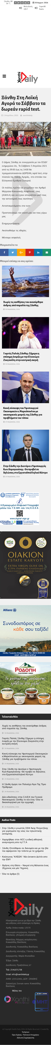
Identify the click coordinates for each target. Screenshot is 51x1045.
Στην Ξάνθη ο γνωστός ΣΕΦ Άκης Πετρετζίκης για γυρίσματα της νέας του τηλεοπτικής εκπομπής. (25, 831)
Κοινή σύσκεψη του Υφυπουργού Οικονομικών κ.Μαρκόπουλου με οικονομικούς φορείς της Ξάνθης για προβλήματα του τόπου (25, 756)
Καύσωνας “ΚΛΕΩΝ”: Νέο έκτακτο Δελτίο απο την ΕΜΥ (24, 858)
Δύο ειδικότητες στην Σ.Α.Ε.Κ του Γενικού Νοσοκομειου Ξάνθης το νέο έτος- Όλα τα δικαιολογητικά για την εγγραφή (22, 800)
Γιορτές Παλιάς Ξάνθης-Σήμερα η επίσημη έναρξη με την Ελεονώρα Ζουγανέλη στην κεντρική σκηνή (21, 356)
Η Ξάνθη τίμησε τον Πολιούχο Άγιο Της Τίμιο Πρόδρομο (24, 785)
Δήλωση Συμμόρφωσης (25, 1038)
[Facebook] (15, 2)
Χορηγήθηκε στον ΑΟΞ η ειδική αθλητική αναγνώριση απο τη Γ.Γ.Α (22, 841)
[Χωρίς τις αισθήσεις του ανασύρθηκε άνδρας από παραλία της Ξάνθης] (25, 282)
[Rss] (28, 2)
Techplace (25, 1032)
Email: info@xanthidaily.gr (17, 974)
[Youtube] (25, 2)
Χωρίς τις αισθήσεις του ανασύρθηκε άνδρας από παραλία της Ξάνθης (24, 727)
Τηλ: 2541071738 (14, 969)
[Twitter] (18, 2)
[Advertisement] (25, 37)
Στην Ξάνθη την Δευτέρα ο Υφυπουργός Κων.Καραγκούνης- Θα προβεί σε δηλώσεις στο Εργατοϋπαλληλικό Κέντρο (25, 469)
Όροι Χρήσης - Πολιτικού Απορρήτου (25, 1035)
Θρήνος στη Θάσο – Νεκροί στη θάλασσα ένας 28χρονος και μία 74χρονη (25, 867)
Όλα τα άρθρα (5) (10, 873)
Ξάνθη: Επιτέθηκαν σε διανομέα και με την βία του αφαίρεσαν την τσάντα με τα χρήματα (25, 849)
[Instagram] (22, 2)
